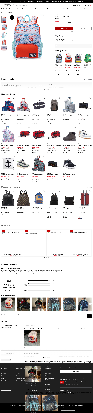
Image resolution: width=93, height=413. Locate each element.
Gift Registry (33, 397)
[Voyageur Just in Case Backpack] (54, 198)
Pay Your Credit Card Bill (21, 380)
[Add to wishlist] (43, 15)
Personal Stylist (34, 383)
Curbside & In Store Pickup (36, 368)
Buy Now (83, 28)
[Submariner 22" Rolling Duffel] (54, 134)
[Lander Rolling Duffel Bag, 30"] (85, 105)
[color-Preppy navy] (81, 218)
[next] (90, 243)
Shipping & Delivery (5, 380)
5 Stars (25, 280)
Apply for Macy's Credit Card (21, 368)
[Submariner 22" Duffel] (39, 134)
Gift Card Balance (19, 375)
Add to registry (73, 31)
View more (46, 89)
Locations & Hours (34, 370)
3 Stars (25, 285)
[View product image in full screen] (10, 58)
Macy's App (33, 373)
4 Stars (25, 283)
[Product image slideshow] (27, 37)
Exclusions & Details (69, 384)
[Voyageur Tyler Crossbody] (69, 198)
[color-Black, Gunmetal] (50, 217)
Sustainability (47, 389)
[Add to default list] (61, 54)
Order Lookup (4, 373)
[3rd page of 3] (48, 257)
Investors (47, 375)
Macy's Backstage (34, 375)
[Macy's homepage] (1, 12)
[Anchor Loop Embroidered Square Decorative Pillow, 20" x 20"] (8, 163)
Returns (2, 378)
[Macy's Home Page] (6, 5)
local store (64, 40)
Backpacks (10, 12)
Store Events (33, 388)
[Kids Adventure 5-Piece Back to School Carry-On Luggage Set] (8, 105)
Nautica (57, 14)
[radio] (48, 217)
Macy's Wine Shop (34, 380)
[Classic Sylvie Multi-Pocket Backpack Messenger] (23, 198)
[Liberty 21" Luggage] (85, 198)
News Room (47, 384)
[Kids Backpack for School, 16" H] (59, 58)
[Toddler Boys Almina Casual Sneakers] (85, 134)
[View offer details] (73, 46)
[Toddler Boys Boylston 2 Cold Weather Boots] (69, 134)
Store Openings (34, 390)
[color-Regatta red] (79, 218)
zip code (64, 36)
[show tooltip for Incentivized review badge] (10, 327)
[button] (23, 37)
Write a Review (8, 290)
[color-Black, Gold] (48, 217)
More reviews (46, 357)
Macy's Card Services (20, 378)
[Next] (90, 58)
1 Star (25, 290)
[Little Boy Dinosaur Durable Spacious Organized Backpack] (39, 198)
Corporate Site (48, 373)
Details (69, 21)
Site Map (47, 386)
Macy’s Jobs (47, 382)
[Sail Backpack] (54, 105)
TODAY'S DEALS (13, 1)
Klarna (2, 370)
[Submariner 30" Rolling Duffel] (23, 134)
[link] (59, 69)
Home (5, 12)
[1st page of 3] (44, 257)
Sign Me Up (76, 371)
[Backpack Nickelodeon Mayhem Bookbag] (88, 58)
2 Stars (25, 288)
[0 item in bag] (91, 5)
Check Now (76, 384)
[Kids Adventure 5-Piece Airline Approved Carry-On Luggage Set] (69, 105)
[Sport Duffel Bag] (39, 105)
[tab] (4, 19)
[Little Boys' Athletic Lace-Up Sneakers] (23, 163)
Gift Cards (18, 373)
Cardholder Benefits (20, 370)
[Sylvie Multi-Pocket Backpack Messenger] (8, 198)
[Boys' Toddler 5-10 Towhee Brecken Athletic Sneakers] (69, 163)
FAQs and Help (4, 368)
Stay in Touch (33, 385)
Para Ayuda (3, 375)
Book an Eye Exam (34, 392)
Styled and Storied (49, 391)
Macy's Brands (33, 378)
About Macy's (48, 368)
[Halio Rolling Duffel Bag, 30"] (54, 163)
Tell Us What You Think (35, 395)
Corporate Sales (48, 370)
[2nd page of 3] (46, 257)
